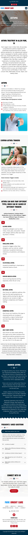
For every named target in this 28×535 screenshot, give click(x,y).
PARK (7, 8)
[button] (26, 8)
